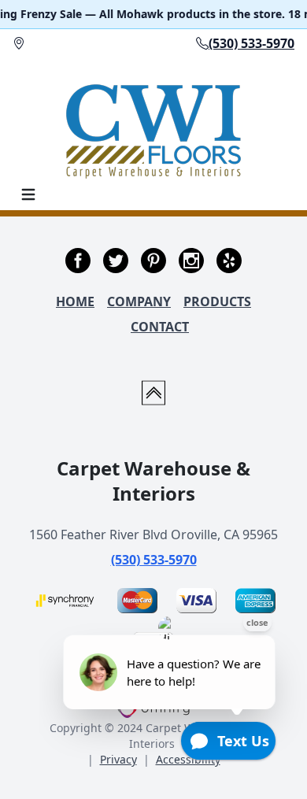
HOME (75, 301)
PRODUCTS (217, 301)
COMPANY (139, 301)
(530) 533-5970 (154, 559)
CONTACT (160, 326)
